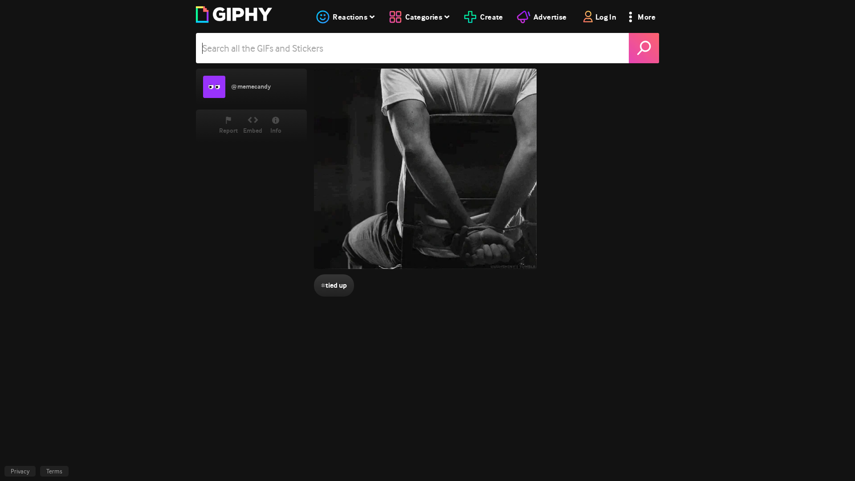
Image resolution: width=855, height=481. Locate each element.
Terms (54, 471)
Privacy (20, 471)
